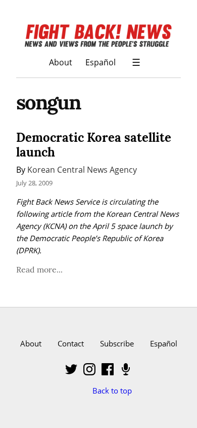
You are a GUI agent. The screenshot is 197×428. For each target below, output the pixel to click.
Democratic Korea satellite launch (93, 145)
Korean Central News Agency (82, 169)
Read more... (39, 269)
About (60, 62)
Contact (71, 343)
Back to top (112, 390)
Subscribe (117, 343)
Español (100, 62)
